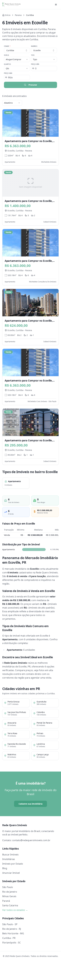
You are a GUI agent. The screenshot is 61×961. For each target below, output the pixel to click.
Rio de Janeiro (9, 891)
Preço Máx (8, 73)
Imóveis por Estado (12, 863)
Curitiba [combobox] (10, 50)
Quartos (7, 64)
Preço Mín (35, 64)
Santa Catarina (10, 905)
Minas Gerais (9, 896)
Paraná (6, 900)
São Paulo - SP (9, 924)
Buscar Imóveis (10, 854)
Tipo (32, 55)
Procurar (33, 84)
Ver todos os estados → (15, 910)
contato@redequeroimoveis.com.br (31, 840)
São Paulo (7, 887)
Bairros (34, 46)
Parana (18, 15)
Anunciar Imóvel (11, 872)
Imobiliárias (8, 859)
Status (6, 55)
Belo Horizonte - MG (13, 933)
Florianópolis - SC (11, 942)
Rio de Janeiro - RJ (11, 928)
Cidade (7, 46)
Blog (4, 868)
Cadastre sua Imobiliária (30, 803)
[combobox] (44, 50)
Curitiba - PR (8, 938)
